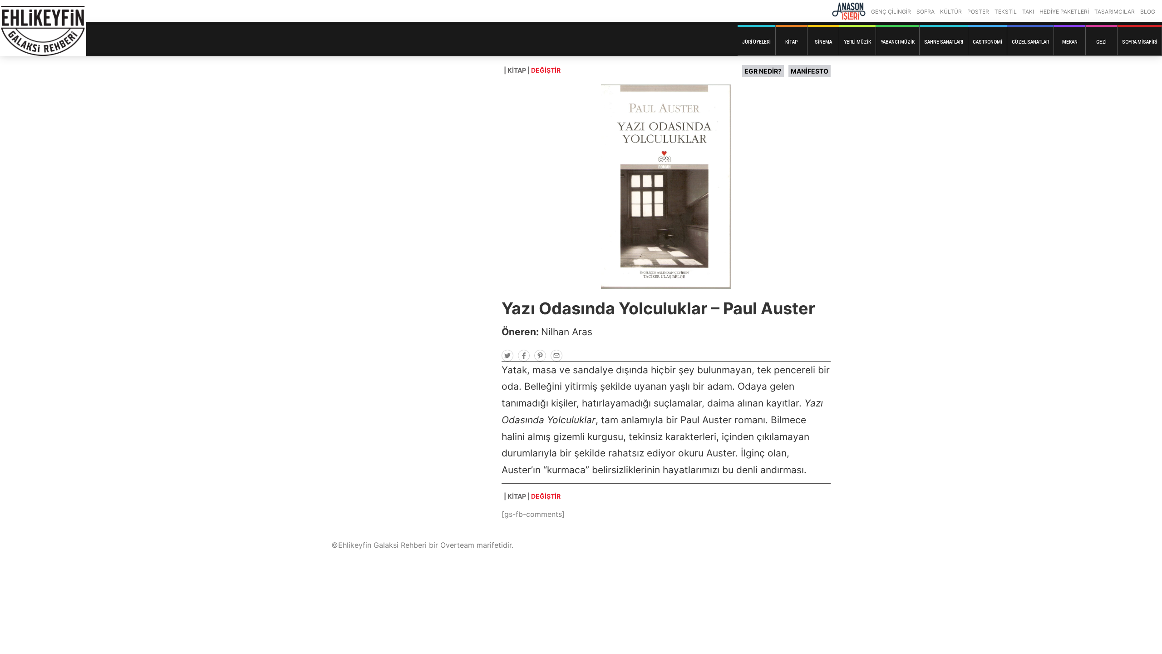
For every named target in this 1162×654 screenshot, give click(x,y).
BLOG (1147, 11)
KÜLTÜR (951, 11)
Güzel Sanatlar (1030, 42)
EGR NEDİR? (763, 71)
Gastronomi (987, 42)
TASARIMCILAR (1114, 11)
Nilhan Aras (566, 331)
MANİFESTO (809, 71)
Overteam (457, 545)
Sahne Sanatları (943, 42)
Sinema (823, 42)
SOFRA (925, 11)
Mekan (1070, 42)
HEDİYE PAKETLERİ (1064, 11)
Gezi (1101, 42)
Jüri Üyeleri (756, 42)
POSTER (978, 11)
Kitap (791, 42)
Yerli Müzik (857, 42)
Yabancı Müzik (898, 42)
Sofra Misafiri (1139, 42)
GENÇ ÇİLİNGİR (891, 11)
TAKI (1028, 11)
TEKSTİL (1006, 11)
